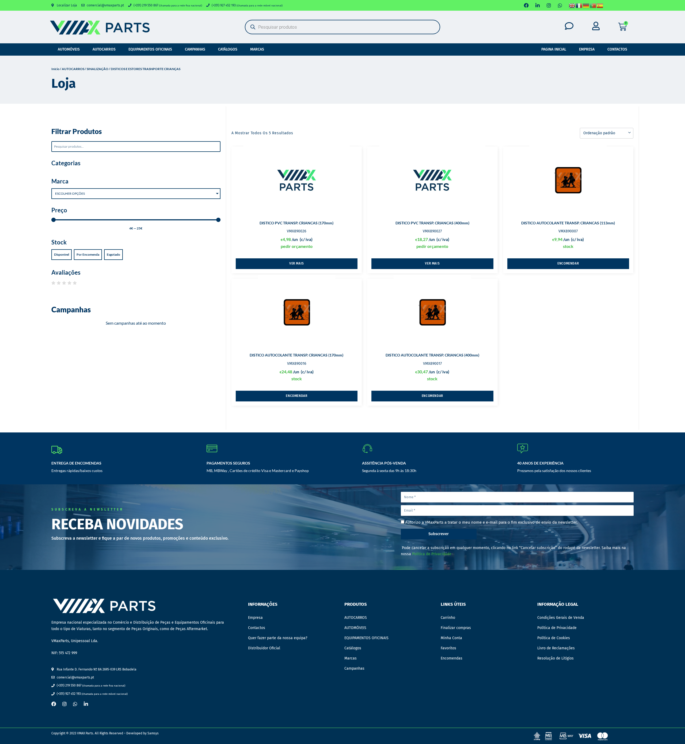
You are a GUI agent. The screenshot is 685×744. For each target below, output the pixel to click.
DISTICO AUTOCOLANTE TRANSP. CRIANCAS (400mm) (432, 355)
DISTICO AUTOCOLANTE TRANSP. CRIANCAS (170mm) (296, 355)
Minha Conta (451, 638)
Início (55, 69)
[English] (572, 5)
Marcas (257, 49)
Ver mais (296, 263)
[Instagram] (548, 5)
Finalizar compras (456, 628)
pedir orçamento (297, 246)
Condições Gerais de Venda (560, 617)
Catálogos (227, 49)
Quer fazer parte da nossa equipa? (277, 638)
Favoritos (448, 648)
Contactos (617, 49)
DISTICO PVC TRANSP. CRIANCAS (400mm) (432, 223)
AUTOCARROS (104, 49)
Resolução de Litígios (555, 658)
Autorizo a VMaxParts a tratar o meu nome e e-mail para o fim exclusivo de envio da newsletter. (491, 522)
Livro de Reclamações (556, 648)
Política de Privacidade (431, 554)
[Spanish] (600, 5)
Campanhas (195, 49)
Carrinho (448, 617)
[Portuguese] (593, 5)
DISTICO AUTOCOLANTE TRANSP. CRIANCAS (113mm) (568, 223)
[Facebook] (526, 5)
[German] (586, 5)
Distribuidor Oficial (264, 648)
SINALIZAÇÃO (97, 69)
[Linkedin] (537, 5)
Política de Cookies (553, 638)
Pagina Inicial (553, 49)
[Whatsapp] (560, 5)
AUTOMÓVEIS (69, 49)
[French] (579, 5)
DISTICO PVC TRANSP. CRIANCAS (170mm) (296, 223)
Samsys (153, 733)
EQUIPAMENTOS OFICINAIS (150, 49)
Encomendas (451, 658)
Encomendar (568, 263)
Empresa (587, 49)
